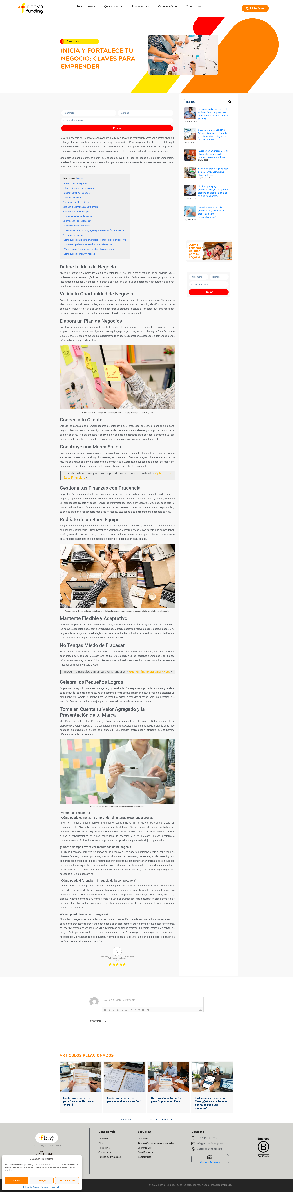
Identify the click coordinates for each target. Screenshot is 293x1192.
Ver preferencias (67, 1180)
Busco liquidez (85, 6)
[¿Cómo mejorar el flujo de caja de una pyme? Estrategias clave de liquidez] (190, 172)
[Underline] (113, 1010)
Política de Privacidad (50, 1187)
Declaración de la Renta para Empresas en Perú (166, 1099)
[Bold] (105, 1010)
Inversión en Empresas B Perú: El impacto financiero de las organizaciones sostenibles (213, 153)
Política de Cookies (31, 1187)
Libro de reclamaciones (210, 1162)
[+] (147, 1009)
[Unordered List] (126, 1010)
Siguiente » (166, 1119)
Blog (100, 1143)
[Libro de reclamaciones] (210, 1157)
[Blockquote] (130, 1010)
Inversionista (144, 1157)
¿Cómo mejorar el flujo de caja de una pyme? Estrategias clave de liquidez (213, 171)
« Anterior (126, 1119)
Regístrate (104, 1147)
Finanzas (72, 41)
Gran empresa (140, 6)
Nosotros (103, 1138)
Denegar (41, 1180)
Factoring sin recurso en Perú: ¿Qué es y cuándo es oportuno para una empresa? (211, 1103)
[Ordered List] (122, 1010)
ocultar (80, 178)
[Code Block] (135, 1010)
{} (143, 1009)
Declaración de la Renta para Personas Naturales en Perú (79, 1101)
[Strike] (118, 1010)
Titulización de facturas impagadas (156, 1143)
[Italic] (109, 1010)
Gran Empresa (145, 1152)
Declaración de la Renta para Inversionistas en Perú (124, 1099)
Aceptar (16, 1180)
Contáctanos (194, 6)
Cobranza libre (145, 1147)
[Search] (230, 101)
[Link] (139, 1010)
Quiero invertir (113, 6)
